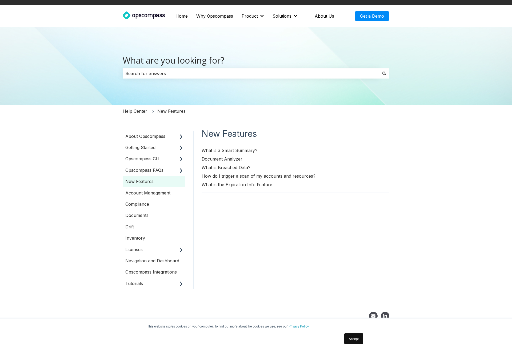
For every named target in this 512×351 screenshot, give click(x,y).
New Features (171, 111)
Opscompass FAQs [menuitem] (144, 170)
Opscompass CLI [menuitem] (142, 158)
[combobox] (251, 73)
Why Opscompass (214, 16)
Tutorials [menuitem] (134, 283)
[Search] (384, 73)
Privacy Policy (299, 326)
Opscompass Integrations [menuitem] (151, 272)
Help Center (135, 111)
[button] (181, 136)
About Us (324, 16)
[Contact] (373, 316)
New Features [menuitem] (139, 181)
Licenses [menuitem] (134, 249)
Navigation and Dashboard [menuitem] (152, 260)
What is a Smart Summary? (229, 150)
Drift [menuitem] (129, 226)
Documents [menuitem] (137, 215)
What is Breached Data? (226, 167)
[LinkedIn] (385, 316)
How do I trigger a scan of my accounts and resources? (258, 176)
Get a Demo (372, 16)
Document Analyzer (222, 159)
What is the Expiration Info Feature (237, 184)
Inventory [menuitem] (135, 238)
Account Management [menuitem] (147, 193)
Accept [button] (354, 338)
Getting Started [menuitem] (140, 147)
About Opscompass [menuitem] (145, 136)
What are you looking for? (173, 60)
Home (181, 16)
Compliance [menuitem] (137, 204)
